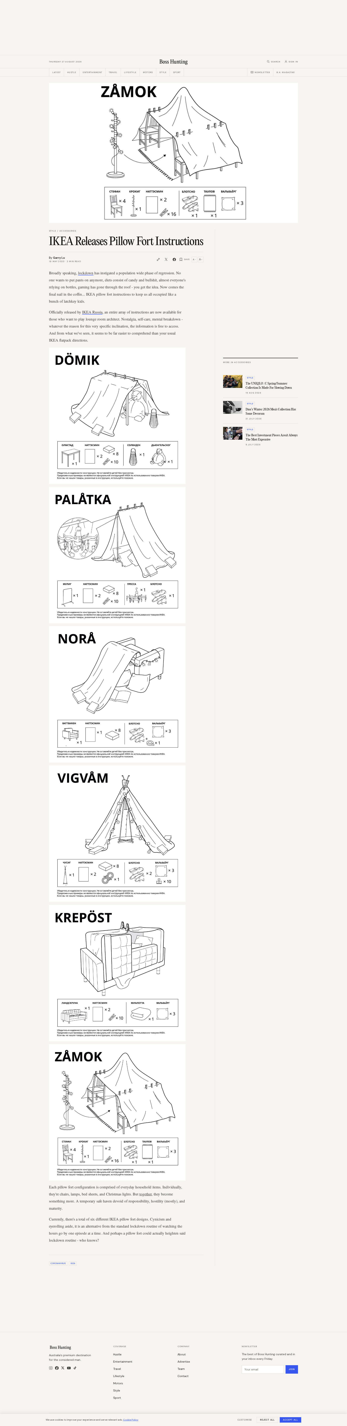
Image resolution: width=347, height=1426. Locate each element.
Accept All (290, 1419)
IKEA (72, 1263)
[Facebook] (57, 1368)
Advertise (184, 1361)
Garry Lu (59, 257)
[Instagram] (51, 1368)
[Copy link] (158, 259)
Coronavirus (58, 1263)
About (182, 1354)
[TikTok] (75, 1368)
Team (181, 1369)
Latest (56, 72)
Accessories (67, 231)
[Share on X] (166, 259)
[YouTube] (69, 1368)
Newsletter (262, 72)
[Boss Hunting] (173, 62)
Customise (244, 1419)
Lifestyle (130, 72)
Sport (177, 72)
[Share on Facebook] (174, 259)
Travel (113, 72)
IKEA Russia (92, 311)
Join (292, 1369)
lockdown (85, 272)
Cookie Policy (130, 1419)
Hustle (71, 72)
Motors (148, 72)
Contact (183, 1376)
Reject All (267, 1419)
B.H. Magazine (286, 72)
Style (162, 72)
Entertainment (92, 72)
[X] (62, 1368)
